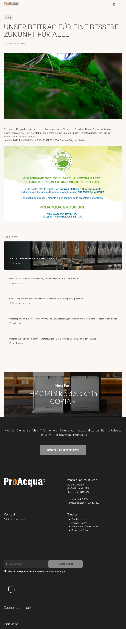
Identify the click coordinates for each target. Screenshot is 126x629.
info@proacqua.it (15, 519)
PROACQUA (29, 140)
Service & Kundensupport (85, 526)
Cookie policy (79, 519)
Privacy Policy (79, 523)
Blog (8, 17)
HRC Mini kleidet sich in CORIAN (63, 394)
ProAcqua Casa (80, 530)
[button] (120, 4)
